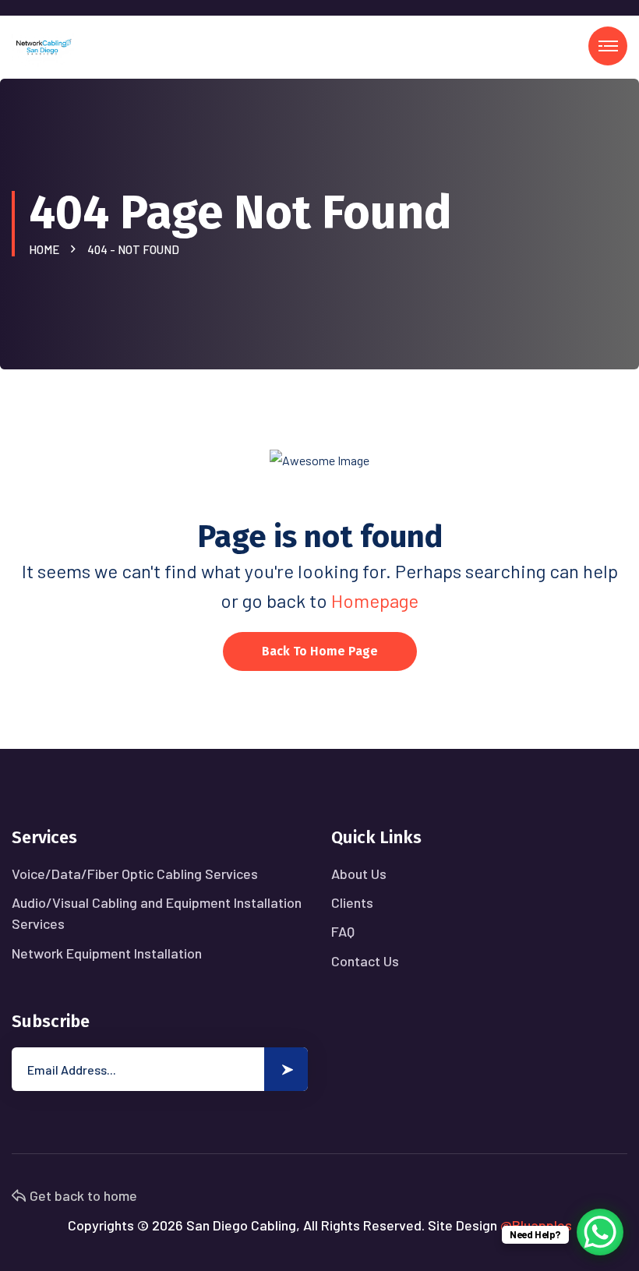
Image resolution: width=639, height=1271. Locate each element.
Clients (352, 902)
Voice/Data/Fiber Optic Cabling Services (135, 873)
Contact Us (365, 960)
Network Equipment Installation (107, 953)
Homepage (374, 600)
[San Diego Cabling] (43, 45)
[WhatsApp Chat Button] (600, 1232)
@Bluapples (536, 1225)
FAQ (343, 931)
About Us (359, 873)
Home (46, 249)
